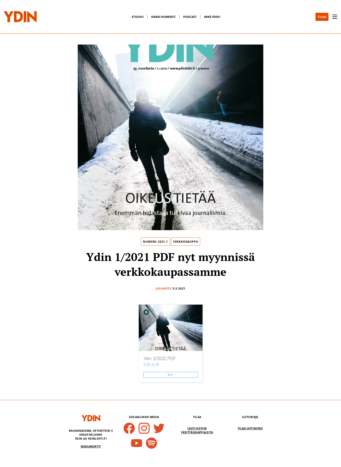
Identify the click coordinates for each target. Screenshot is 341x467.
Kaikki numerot (163, 17)
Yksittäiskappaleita (197, 432)
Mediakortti (91, 446)
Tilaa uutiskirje (250, 428)
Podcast (189, 17)
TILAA (322, 17)
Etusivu (138, 17)
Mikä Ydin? (212, 17)
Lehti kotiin (197, 428)
